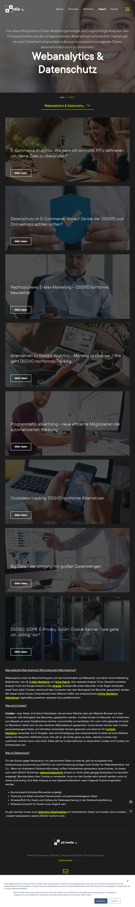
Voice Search (62, 682)
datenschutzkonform (51, 772)
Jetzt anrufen (65, 860)
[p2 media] (23, 8)
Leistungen (73, 9)
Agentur (59, 9)
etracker (57, 685)
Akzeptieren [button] (101, 901)
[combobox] (67, 106)
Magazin (102, 9)
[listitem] (67, 150)
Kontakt (114, 9)
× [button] (127, 880)
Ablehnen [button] (114, 901)
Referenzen (88, 9)
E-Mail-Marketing (39, 682)
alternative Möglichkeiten (52, 812)
